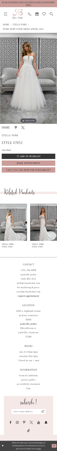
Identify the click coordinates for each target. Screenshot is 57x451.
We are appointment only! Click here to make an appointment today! (28, 3)
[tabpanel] (28, 78)
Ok (54, 446)
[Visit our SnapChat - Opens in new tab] (46, 422)
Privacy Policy (28, 379)
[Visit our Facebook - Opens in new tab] (10, 422)
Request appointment (28, 296)
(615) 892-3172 (28, 278)
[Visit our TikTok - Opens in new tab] (28, 430)
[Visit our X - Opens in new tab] (31, 422)
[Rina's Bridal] (17, 14)
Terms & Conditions (28, 375)
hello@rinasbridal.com (28, 283)
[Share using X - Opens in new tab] (23, 128)
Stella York (20, 24)
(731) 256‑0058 (28, 270)
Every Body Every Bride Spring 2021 (23, 29)
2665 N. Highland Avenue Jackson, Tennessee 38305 (28, 315)
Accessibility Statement (28, 384)
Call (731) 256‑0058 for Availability (28, 170)
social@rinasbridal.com (28, 291)
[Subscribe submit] (42, 411)
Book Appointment (28, 163)
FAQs (28, 388)
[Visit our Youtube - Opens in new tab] (38, 422)
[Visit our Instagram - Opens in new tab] (17, 422)
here (39, 449)
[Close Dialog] (3, 445)
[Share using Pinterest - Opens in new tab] (16, 128)
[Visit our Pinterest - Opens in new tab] (24, 422)
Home (6, 24)
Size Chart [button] (6, 150)
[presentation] (14, 222)
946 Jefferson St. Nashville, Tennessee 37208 (28, 332)
